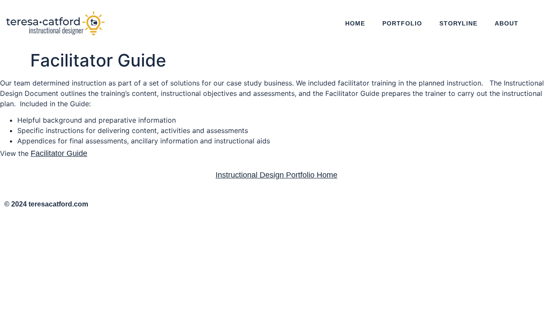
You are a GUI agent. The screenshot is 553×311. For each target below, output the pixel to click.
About (506, 23)
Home (355, 23)
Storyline (458, 23)
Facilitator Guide (59, 153)
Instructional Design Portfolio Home (276, 175)
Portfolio (402, 23)
